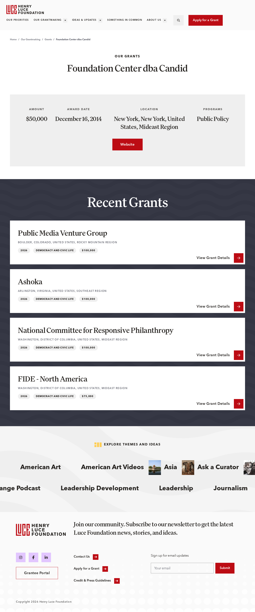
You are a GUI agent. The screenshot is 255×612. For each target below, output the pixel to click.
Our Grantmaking (48, 20)
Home (13, 39)
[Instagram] (21, 557)
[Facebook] (33, 557)
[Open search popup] (178, 20)
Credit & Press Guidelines (92, 580)
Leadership (183, 488)
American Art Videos (106, 467)
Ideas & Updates (84, 20)
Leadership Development (107, 488)
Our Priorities (17, 20)
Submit (225, 568)
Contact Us (82, 556)
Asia (164, 467)
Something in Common (124, 20)
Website (123, 144)
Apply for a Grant (205, 20)
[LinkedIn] (46, 557)
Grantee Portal (37, 573)
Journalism (238, 488)
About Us (154, 20)
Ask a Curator (212, 467)
